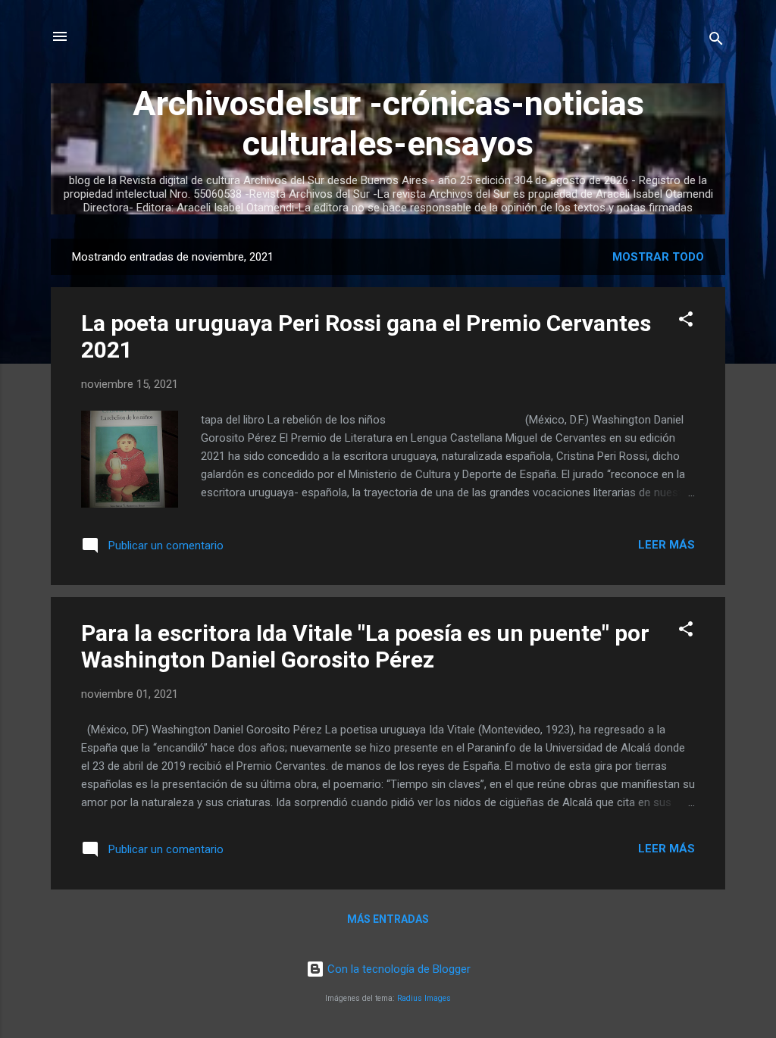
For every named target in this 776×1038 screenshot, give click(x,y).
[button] (686, 321)
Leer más (666, 545)
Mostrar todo (658, 257)
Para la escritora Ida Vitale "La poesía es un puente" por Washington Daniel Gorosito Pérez (365, 646)
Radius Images (424, 998)
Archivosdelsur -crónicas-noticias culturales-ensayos (388, 123)
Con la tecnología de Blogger (397, 969)
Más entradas (388, 919)
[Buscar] (716, 41)
